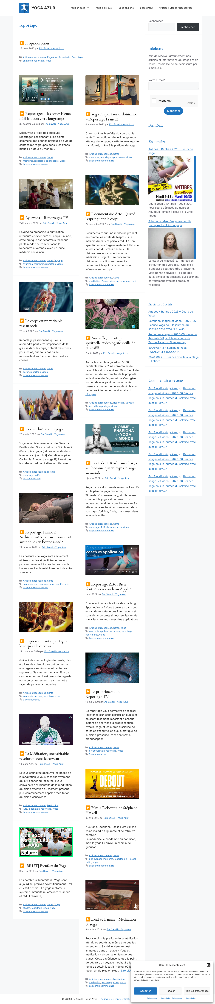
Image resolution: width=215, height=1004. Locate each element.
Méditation (52, 805)
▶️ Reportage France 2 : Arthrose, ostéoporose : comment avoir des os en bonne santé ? (45, 536)
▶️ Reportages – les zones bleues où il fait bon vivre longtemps (45, 116)
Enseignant (146, 7)
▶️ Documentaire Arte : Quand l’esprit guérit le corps (110, 216)
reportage (39, 60)
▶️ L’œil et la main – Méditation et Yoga (110, 921)
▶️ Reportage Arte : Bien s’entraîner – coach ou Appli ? (108, 586)
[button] (208, 965)
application (106, 631)
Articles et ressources (34, 57)
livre (25, 808)
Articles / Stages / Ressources (175, 7)
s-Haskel (131, 859)
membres (28, 160)
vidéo (48, 60)
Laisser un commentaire (35, 164)
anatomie (28, 60)
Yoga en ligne (126, 7)
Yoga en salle (77, 7)
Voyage (58, 260)
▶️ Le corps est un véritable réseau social (40, 323)
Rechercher (155, 21)
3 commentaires (31, 699)
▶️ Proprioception (34, 43)
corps (26, 372)
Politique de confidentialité (158, 998)
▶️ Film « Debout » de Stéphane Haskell (111, 810)
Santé (50, 157)
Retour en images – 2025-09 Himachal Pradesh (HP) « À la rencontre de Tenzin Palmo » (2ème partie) (172, 338)
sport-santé (52, 160)
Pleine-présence (110, 281)
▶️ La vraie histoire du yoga (41, 429)
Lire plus (90, 394)
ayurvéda (28, 264)
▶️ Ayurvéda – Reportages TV (43, 217)
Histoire (51, 471)
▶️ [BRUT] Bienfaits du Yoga (42, 865)
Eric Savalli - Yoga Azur (163, 388)
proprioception (97, 750)
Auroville (93, 406)
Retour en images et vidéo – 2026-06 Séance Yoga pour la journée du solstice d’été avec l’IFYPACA (172, 325)
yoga (95, 862)
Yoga (123, 627)
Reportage (77, 57)
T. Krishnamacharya (111, 527)
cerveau (38, 696)
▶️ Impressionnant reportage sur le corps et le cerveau (45, 643)
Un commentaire (31, 478)
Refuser (170, 990)
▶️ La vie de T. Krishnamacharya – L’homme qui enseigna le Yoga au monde (111, 467)
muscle (116, 631)
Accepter (145, 990)
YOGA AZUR (43, 8)
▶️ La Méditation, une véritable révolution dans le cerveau (44, 756)
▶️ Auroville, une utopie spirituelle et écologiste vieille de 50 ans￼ (110, 342)
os (35, 584)
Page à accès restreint (59, 57)
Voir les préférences (197, 990)
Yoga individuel (103, 7)
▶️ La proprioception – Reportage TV (104, 694)
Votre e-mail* (156, 80)
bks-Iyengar (95, 859)
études (26, 908)
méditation (94, 281)
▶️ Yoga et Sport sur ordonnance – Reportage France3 (111, 116)
